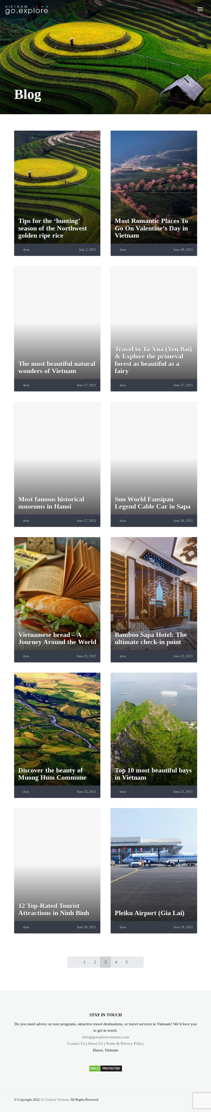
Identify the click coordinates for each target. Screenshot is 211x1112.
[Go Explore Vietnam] (26, 9)
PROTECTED (111, 1068)
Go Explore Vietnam (55, 1099)
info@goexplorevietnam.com (105, 1037)
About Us (95, 1043)
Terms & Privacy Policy (125, 1043)
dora (26, 250)
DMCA (94, 1068)
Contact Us (76, 1043)
